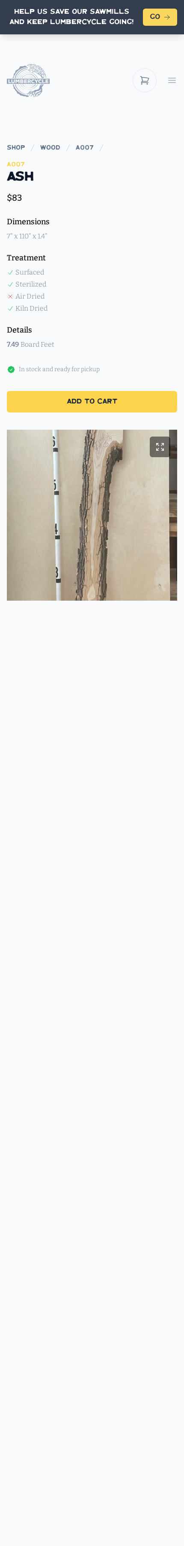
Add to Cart (92, 401)
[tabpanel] (92, 515)
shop (16, 148)
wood (50, 148)
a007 (85, 148)
